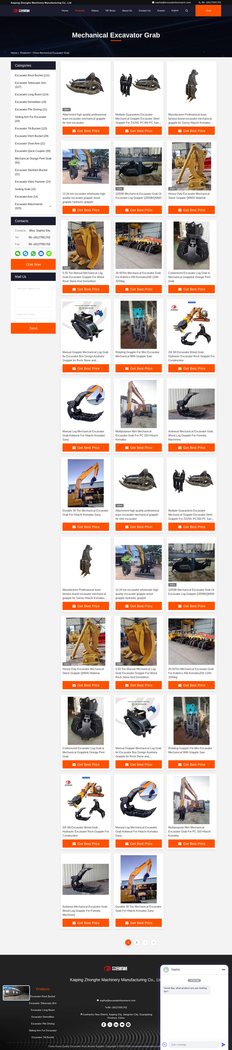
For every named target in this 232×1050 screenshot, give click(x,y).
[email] (41, 253)
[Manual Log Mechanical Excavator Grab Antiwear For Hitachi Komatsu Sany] (86, 404)
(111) (32, 75)
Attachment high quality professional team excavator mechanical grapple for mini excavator (84, 118)
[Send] (223, 1044)
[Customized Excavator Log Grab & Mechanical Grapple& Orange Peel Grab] (191, 245)
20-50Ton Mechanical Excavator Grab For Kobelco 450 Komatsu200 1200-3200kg (138, 277)
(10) (25, 189)
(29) (31, 136)
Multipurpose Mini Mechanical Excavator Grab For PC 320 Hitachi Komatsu (136, 435)
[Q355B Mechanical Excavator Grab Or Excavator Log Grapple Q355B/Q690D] (138, 166)
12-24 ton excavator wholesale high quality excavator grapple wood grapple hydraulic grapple (84, 197)
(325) (28, 206)
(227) (30, 84)
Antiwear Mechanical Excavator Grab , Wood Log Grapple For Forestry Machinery (191, 435)
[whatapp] (33, 253)
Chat (208, 10)
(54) (33, 160)
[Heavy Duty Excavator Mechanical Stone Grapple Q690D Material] (191, 166)
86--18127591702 (211, 2)
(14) (33, 181)
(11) (31, 109)
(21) (30, 143)
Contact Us (145, 10)
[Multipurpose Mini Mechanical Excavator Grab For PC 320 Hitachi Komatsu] (138, 404)
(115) (31, 128)
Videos (95, 10)
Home (65, 10)
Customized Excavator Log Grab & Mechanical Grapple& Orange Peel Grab (189, 277)
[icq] (49, 253)
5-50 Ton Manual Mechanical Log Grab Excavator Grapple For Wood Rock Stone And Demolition (83, 277)
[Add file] (164, 1044)
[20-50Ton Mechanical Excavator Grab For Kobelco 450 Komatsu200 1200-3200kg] (138, 245)
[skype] (25, 253)
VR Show (110, 10)
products (25, 52)
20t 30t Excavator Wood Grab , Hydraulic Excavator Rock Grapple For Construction (191, 356)
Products (80, 10)
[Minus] (223, 970)
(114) (31, 94)
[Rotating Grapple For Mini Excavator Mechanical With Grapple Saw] (138, 325)
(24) (30, 118)
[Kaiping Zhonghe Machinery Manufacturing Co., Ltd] (21, 10)
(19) (30, 102)
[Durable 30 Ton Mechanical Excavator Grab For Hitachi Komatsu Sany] (86, 483)
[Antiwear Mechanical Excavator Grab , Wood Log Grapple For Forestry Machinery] (191, 404)
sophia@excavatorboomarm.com (173, 2)
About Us (127, 10)
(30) (32, 151)
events (161, 10)
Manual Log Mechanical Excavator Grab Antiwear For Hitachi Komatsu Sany (84, 435)
